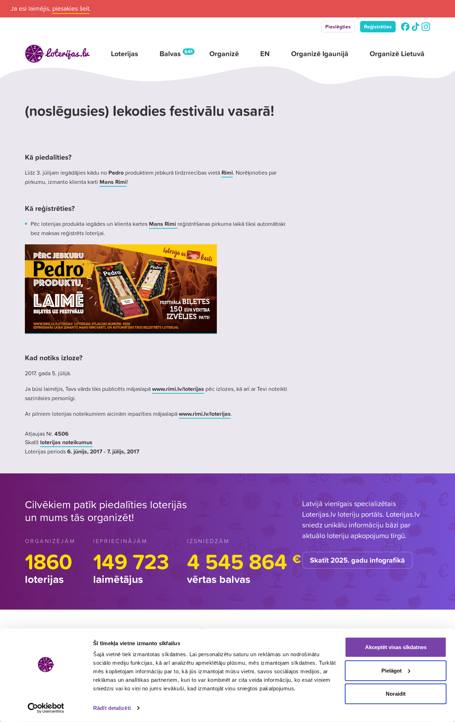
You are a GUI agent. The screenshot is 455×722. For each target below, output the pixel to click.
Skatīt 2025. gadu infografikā (357, 560)
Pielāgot (391, 670)
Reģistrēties (378, 26)
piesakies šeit (70, 8)
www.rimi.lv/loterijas (178, 388)
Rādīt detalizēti (112, 708)
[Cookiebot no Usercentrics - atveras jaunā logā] (46, 708)
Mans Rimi (113, 181)
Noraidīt (396, 694)
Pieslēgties (338, 26)
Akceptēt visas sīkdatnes (396, 647)
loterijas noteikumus (66, 442)
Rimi (227, 172)
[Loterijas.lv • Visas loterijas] (57, 53)
